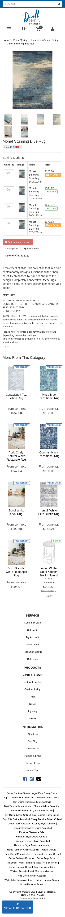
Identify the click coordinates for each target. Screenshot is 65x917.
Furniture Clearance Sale (31, 832)
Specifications (31, 248)
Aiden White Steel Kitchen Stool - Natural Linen (48, 574)
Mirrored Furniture (33, 674)
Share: (7, 147)
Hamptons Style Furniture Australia (31, 845)
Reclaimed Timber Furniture (20, 862)
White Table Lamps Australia (19, 880)
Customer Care (32, 622)
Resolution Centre (32, 651)
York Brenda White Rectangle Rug (16, 572)
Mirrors (32, 718)
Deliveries (32, 659)
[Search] (59, 4)
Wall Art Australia (19, 871)
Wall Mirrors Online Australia (32, 875)
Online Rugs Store (46, 858)
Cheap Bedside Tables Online (46, 819)
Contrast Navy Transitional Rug (48, 454)
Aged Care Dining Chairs (44, 793)
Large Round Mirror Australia (18, 854)
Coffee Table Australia (19, 823)
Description (11, 248)
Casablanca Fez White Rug (16, 396)
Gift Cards (32, 630)
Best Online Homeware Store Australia (31, 802)
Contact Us (33, 748)
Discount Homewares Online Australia (32, 828)
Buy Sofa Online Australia (16, 819)
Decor (32, 704)
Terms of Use (32, 763)
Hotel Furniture (48, 849)
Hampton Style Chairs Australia (31, 836)
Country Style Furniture (43, 823)
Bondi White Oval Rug (16, 512)
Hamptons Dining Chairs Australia (32, 841)
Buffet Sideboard (19, 810)
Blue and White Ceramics (46, 806)
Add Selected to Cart (18, 242)
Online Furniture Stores (18, 793)
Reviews (10, 255)
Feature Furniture (32, 682)
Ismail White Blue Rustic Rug (48, 512)
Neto (43, 898)
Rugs (32, 696)
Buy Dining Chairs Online (17, 815)
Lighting (32, 711)
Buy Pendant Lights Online (45, 815)
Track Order (32, 644)
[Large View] (8, 119)
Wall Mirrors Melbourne (41, 871)
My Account (32, 637)
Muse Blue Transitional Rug (48, 396)
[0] (38, 29)
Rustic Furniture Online (20, 867)
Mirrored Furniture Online (47, 854)
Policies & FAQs (32, 755)
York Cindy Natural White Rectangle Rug (16, 456)
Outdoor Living (32, 689)
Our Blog (32, 741)
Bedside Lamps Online (48, 797)
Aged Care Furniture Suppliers (19, 797)
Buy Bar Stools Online (41, 810)
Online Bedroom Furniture (21, 858)
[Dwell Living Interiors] (32, 17)
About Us (33, 734)
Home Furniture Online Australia (23, 849)
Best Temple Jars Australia (17, 806)
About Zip (32, 770)
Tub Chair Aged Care (44, 867)
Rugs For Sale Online (47, 862)
